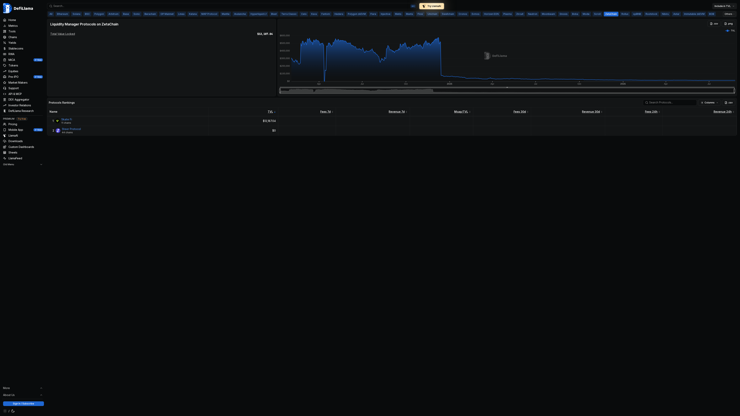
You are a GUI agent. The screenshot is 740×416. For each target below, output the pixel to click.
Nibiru (665, 14)
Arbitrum (113, 14)
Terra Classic (289, 14)
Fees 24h (651, 111)
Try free (22, 119)
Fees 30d (520, 111)
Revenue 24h (723, 111)
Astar (676, 14)
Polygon (99, 14)
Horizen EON (491, 14)
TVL (270, 111)
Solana (76, 14)
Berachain (150, 14)
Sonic (137, 14)
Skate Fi (66, 119)
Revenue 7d (397, 111)
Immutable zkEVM (694, 14)
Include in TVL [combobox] (723, 6)
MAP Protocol (209, 14)
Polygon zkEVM (357, 14)
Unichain (432, 14)
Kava (314, 14)
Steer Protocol (71, 129)
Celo (304, 14)
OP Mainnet (167, 14)
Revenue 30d (591, 111)
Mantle (226, 14)
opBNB (637, 14)
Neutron (532, 14)
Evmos (475, 14)
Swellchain (448, 14)
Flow (420, 14)
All (51, 14)
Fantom (325, 14)
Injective (385, 14)
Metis (398, 14)
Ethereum (62, 14)
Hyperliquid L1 (259, 14)
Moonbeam (548, 14)
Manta (409, 14)
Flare (373, 14)
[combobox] (232, 6)
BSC (87, 14)
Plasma (507, 14)
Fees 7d (325, 111)
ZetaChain (611, 14)
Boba (575, 14)
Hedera (339, 14)
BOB (711, 14)
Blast (274, 14)
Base (126, 14)
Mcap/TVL (461, 111)
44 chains (67, 132)
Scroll (597, 14)
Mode (586, 14)
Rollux (624, 14)
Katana (193, 14)
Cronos (463, 14)
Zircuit (519, 14)
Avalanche (240, 14)
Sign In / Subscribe (23, 403)
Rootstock (651, 14)
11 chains (66, 122)
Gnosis (564, 14)
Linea (181, 14)
